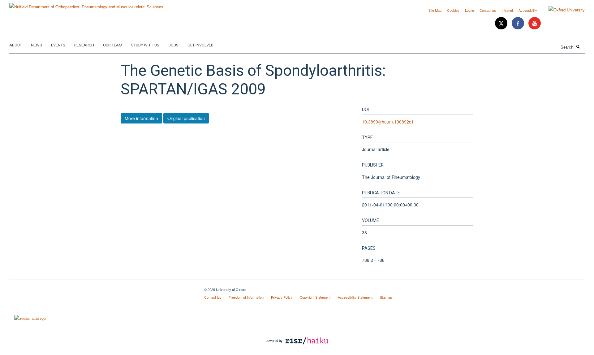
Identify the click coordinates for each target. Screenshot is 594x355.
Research (84, 45)
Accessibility (528, 10)
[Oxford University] (562, 10)
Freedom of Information (246, 297)
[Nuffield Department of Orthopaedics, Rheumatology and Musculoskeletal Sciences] (86, 4)
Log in (469, 10)
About (15, 45)
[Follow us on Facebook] (518, 23)
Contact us (488, 10)
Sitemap (386, 297)
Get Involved (200, 45)
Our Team (112, 45)
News (36, 45)
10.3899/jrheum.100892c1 (388, 122)
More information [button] (141, 118)
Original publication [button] (186, 118)
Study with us (145, 45)
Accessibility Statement (355, 297)
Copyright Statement (315, 297)
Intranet (507, 10)
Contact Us (212, 297)
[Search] (578, 46)
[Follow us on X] (502, 23)
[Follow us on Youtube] (534, 23)
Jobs (173, 45)
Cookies (453, 10)
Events (58, 45)
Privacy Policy (281, 297)
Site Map (434, 10)
